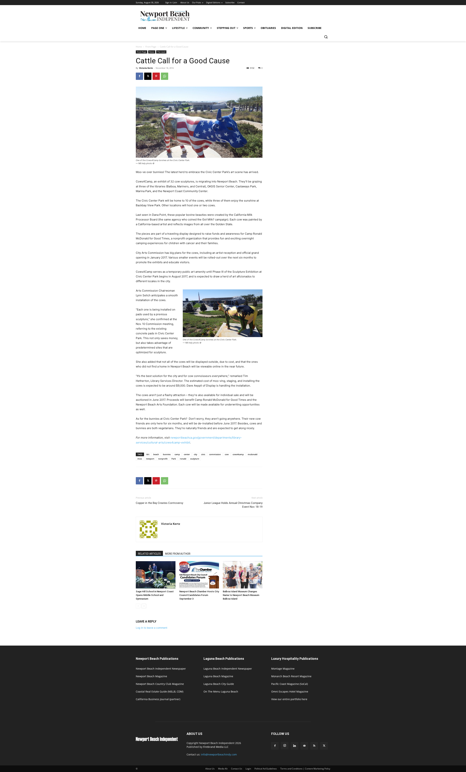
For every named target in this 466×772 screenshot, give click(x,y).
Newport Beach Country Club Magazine (160, 684)
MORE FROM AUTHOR (177, 553)
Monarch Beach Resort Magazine (291, 676)
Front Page (150, 46)
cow (227, 454)
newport (150, 458)
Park (173, 458)
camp (177, 454)
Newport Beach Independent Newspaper (161, 668)
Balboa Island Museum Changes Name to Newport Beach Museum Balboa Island (241, 595)
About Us (210, 768)
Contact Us (236, 768)
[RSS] (314, 745)
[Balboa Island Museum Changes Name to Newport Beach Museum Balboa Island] (242, 574)
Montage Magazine (283, 668)
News (151, 52)
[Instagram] (284, 745)
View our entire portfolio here (289, 699)
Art (147, 454)
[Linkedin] (294, 745)
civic (203, 454)
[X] (147, 76)
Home (139, 46)
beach (156, 454)
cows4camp (238, 454)
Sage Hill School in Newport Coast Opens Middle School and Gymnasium (155, 595)
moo (139, 458)
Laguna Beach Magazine (218, 676)
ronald (183, 458)
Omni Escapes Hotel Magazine (289, 691)
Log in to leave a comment (151, 627)
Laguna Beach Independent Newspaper (228, 668)
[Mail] (304, 745)
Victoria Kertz (146, 68)
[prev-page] (138, 606)
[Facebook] (139, 76)
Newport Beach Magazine (151, 676)
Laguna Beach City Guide (219, 684)
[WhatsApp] (164, 76)
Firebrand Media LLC (215, 747)
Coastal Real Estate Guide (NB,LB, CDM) (159, 691)
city (195, 454)
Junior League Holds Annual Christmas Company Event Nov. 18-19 (233, 504)
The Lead (161, 52)
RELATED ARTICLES (149, 553)
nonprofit (162, 458)
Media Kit (223, 768)
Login (248, 768)
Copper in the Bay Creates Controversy (159, 503)
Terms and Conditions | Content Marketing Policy (305, 768)
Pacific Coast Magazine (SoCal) (289, 684)
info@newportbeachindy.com (219, 754)
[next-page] (144, 606)
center (187, 454)
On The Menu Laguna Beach (221, 691)
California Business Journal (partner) (158, 699)
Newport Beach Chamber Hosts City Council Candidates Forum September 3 (199, 595)
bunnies (167, 454)
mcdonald (252, 454)
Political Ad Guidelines (265, 768)
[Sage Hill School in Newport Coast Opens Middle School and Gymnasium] (155, 574)
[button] (325, 36)
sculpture (194, 458)
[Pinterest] (156, 76)
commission (215, 454)
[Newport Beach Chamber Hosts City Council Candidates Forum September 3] (199, 574)
